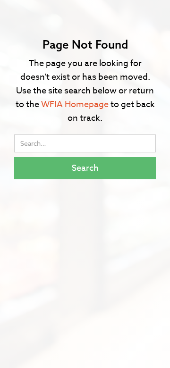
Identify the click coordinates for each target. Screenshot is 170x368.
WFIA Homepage (75, 104)
